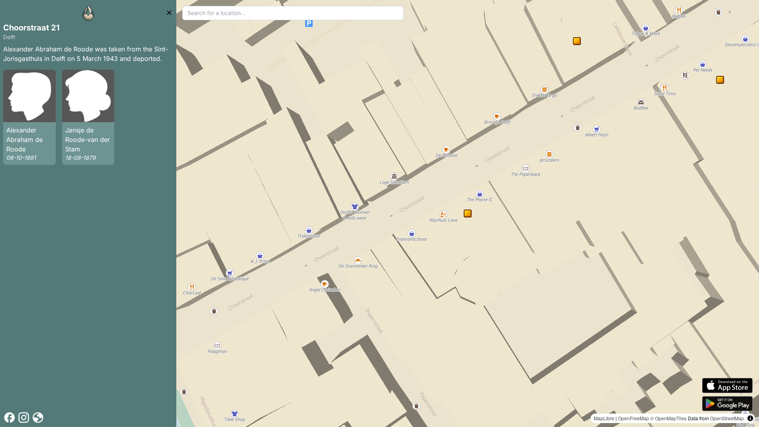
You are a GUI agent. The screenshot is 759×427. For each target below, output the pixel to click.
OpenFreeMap (633, 418)
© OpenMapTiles (668, 418)
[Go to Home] (88, 12)
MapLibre (604, 418)
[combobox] (293, 13)
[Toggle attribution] (750, 418)
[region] (467, 213)
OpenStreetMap (727, 418)
